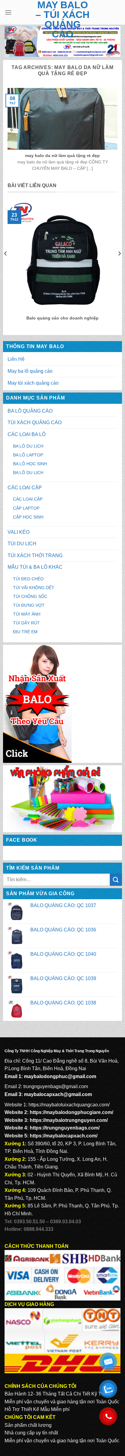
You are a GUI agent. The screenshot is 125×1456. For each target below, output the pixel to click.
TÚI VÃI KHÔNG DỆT (33, 587)
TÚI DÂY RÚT (26, 622)
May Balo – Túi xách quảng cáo (62, 19)
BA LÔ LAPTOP (28, 454)
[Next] (119, 265)
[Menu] (8, 12)
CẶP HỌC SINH (28, 517)
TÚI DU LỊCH (22, 543)
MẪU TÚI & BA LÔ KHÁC (35, 567)
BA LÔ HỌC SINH (30, 463)
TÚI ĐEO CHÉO (28, 578)
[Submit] (116, 879)
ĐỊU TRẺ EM (25, 631)
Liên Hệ (16, 359)
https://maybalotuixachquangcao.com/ (69, 1104)
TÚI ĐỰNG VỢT (29, 605)
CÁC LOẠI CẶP (25, 487)
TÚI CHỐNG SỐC (30, 596)
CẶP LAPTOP (26, 508)
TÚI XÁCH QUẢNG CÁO (35, 422)
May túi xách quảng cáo (33, 383)
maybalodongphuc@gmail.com (60, 1076)
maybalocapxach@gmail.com (58, 1094)
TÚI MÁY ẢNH (26, 614)
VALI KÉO (18, 532)
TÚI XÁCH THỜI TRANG (35, 555)
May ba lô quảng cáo (30, 371)
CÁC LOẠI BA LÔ (27, 434)
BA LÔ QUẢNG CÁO (30, 411)
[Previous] (6, 265)
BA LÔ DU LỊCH (28, 446)
